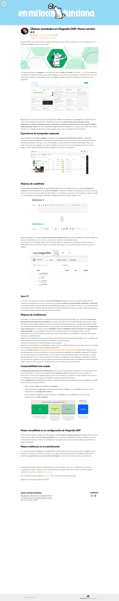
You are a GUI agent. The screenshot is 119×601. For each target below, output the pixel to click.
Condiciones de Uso (30, 597)
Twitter (48, 475)
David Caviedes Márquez (44, 35)
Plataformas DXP (34, 37)
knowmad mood (91, 598)
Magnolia (53, 37)
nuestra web (47, 472)
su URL (83, 72)
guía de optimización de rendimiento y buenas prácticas (58, 350)
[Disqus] (59, 526)
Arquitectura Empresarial (44, 37)
